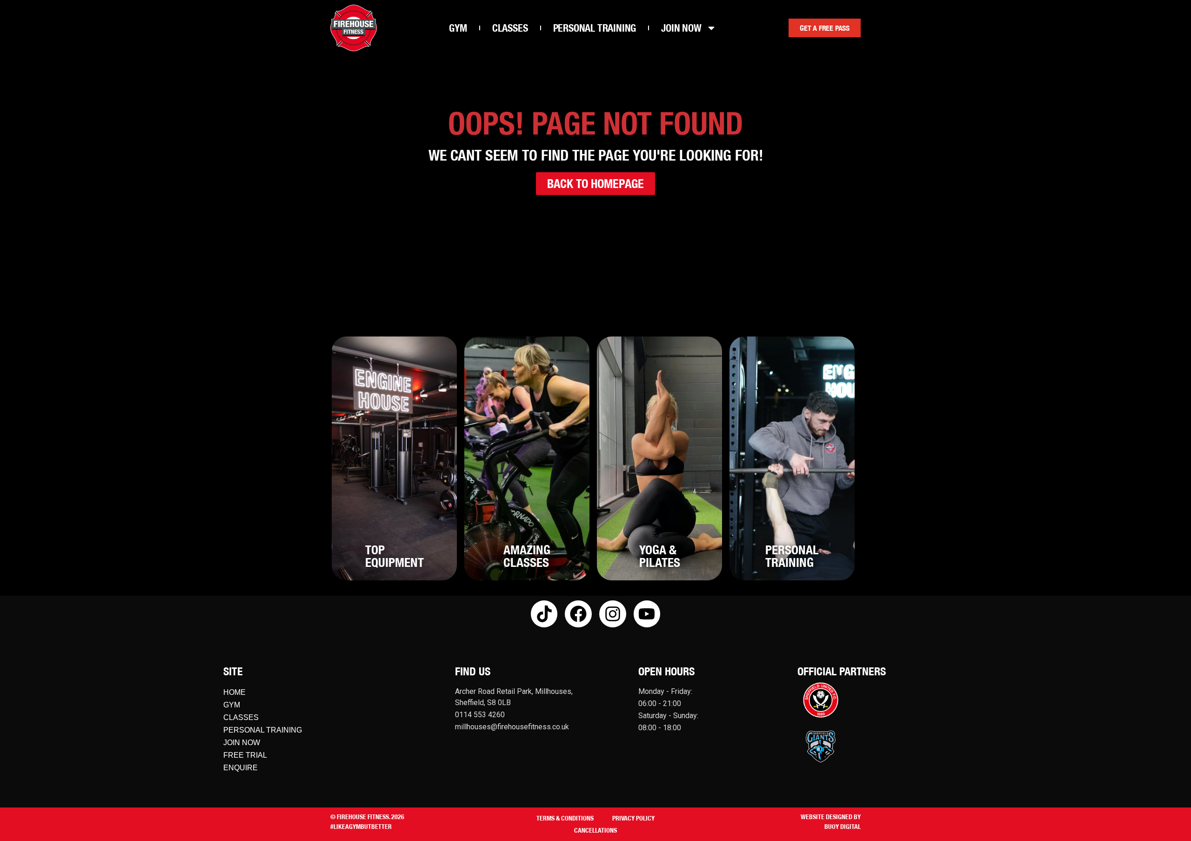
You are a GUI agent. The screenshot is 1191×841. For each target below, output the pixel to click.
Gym (231, 705)
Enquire (240, 768)
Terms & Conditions (565, 818)
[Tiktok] (544, 613)
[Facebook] (578, 613)
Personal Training (262, 730)
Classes (241, 717)
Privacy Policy (633, 818)
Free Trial (245, 755)
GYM (458, 27)
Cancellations (595, 830)
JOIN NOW (681, 27)
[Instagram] (612, 613)
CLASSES (510, 27)
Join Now (241, 743)
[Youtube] (647, 613)
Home (234, 692)
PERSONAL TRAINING (594, 27)
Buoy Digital (842, 826)
